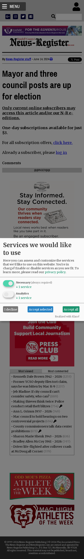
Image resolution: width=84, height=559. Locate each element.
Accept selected (40, 309)
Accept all (71, 309)
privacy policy (55, 272)
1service (23, 287)
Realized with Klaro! (67, 316)
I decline (10, 309)
